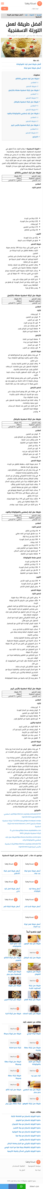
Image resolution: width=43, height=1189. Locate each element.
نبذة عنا (37, 1170)
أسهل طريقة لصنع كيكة (32, 68)
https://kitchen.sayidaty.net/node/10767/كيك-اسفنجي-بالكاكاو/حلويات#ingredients (22, 815)
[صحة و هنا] (33, 3)
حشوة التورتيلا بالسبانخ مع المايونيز (28, 1120)
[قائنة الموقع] (2, 3)
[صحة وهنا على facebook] (35, 1175)
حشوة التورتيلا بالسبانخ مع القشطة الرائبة (26, 1116)
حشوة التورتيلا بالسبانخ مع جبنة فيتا (28, 1135)
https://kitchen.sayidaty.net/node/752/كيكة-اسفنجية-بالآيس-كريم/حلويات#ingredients (22, 845)
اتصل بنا (22, 1170)
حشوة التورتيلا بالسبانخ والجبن (30, 1139)
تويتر (4, 1186)
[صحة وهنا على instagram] (30, 1175)
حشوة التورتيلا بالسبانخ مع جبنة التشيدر (27, 1128)
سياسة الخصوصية (34, 1166)
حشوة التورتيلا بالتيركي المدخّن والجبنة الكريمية (24, 1151)
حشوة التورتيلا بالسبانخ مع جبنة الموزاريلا (26, 1131)
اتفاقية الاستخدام (18, 1166)
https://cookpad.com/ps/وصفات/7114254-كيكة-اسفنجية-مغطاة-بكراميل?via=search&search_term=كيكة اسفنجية (21, 823)
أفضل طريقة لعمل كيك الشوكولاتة (28, 64)
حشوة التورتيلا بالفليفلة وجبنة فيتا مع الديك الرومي (22, 1147)
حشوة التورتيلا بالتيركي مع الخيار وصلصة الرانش (24, 1143)
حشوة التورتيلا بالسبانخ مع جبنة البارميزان (26, 1124)
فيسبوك (12, 1186)
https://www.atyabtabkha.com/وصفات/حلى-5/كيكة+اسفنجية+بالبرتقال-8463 (25, 832)
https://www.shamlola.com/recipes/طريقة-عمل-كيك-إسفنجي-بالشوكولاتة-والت (23, 839)
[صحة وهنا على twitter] (39, 1175)
